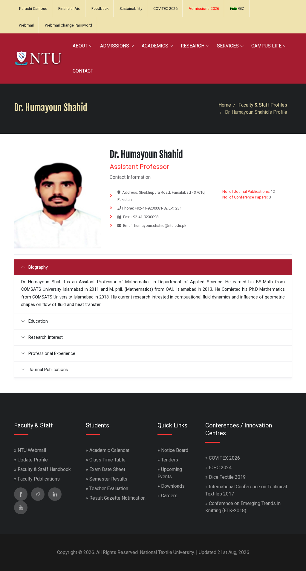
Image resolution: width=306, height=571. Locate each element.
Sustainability (131, 8)
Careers (169, 495)
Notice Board (174, 450)
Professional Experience (51, 353)
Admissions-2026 (204, 8)
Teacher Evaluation (108, 488)
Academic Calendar (109, 450)
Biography (37, 267)
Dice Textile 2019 (227, 477)
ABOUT (80, 46)
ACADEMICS (155, 46)
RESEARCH (192, 46)
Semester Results (108, 479)
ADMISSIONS (114, 46)
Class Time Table (107, 460)
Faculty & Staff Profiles (262, 105)
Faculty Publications (39, 479)
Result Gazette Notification (117, 498)
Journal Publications (47, 369)
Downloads (173, 486)
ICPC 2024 (220, 467)
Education (37, 321)
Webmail (26, 25)
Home (224, 105)
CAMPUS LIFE (266, 46)
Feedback (99, 8)
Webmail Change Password (68, 25)
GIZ (240, 8)
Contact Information (130, 177)
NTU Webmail (32, 450)
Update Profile (33, 460)
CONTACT (83, 71)
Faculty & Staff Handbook (44, 469)
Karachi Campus (33, 8)
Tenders (169, 460)
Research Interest (45, 337)
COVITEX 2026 (165, 8)
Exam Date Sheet (107, 469)
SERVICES (228, 46)
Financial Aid (69, 8)
